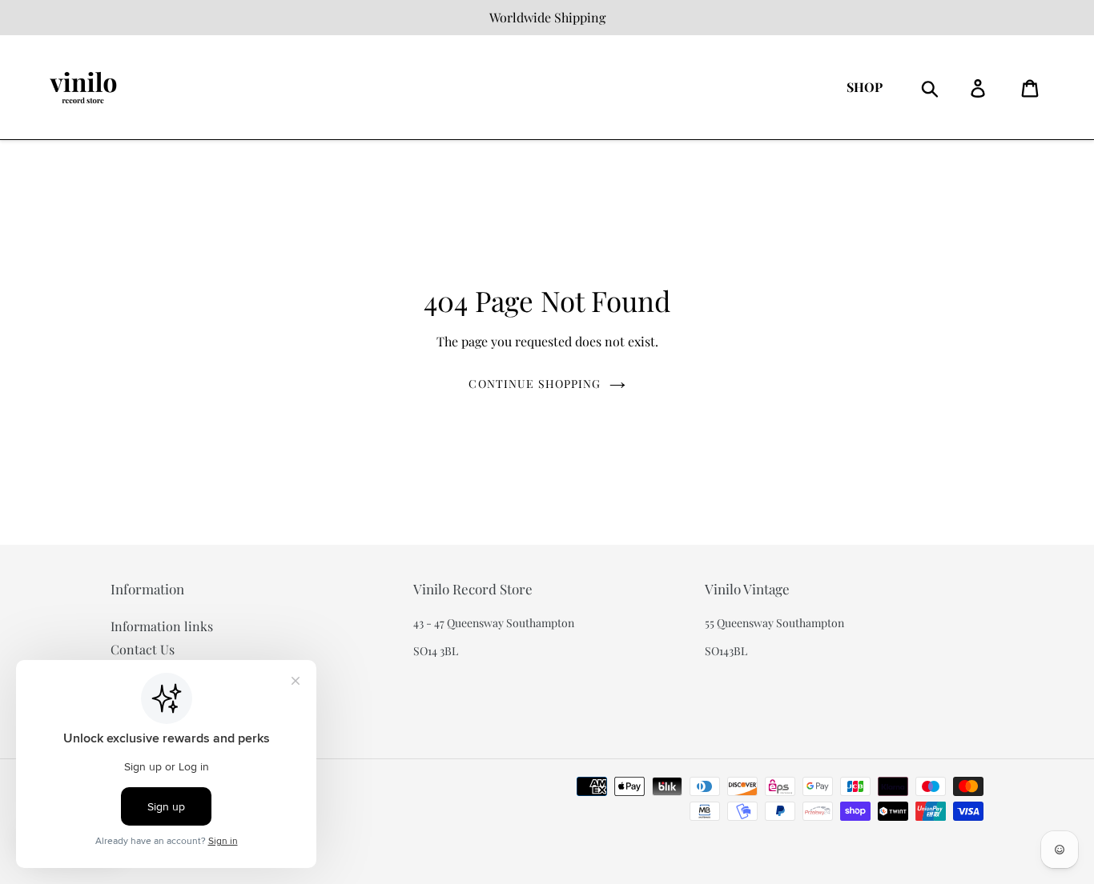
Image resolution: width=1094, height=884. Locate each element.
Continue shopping (535, 383)
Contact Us (143, 649)
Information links (162, 626)
